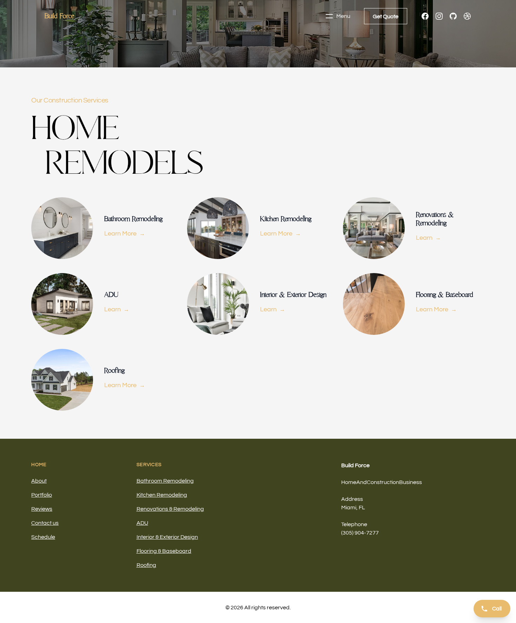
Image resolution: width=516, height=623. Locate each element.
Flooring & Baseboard (164, 551)
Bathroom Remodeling (165, 481)
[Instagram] (439, 16)
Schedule (43, 537)
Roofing (146, 565)
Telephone (354, 524)
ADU (142, 523)
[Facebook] (425, 16)
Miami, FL (353, 507)
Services (149, 464)
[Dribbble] (467, 16)
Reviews (41, 509)
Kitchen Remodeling (162, 495)
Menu (343, 16)
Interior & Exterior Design (167, 537)
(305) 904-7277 (360, 533)
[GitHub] (453, 16)
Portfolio (41, 495)
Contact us (45, 523)
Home (39, 464)
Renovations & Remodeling (170, 509)
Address (352, 499)
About (39, 481)
